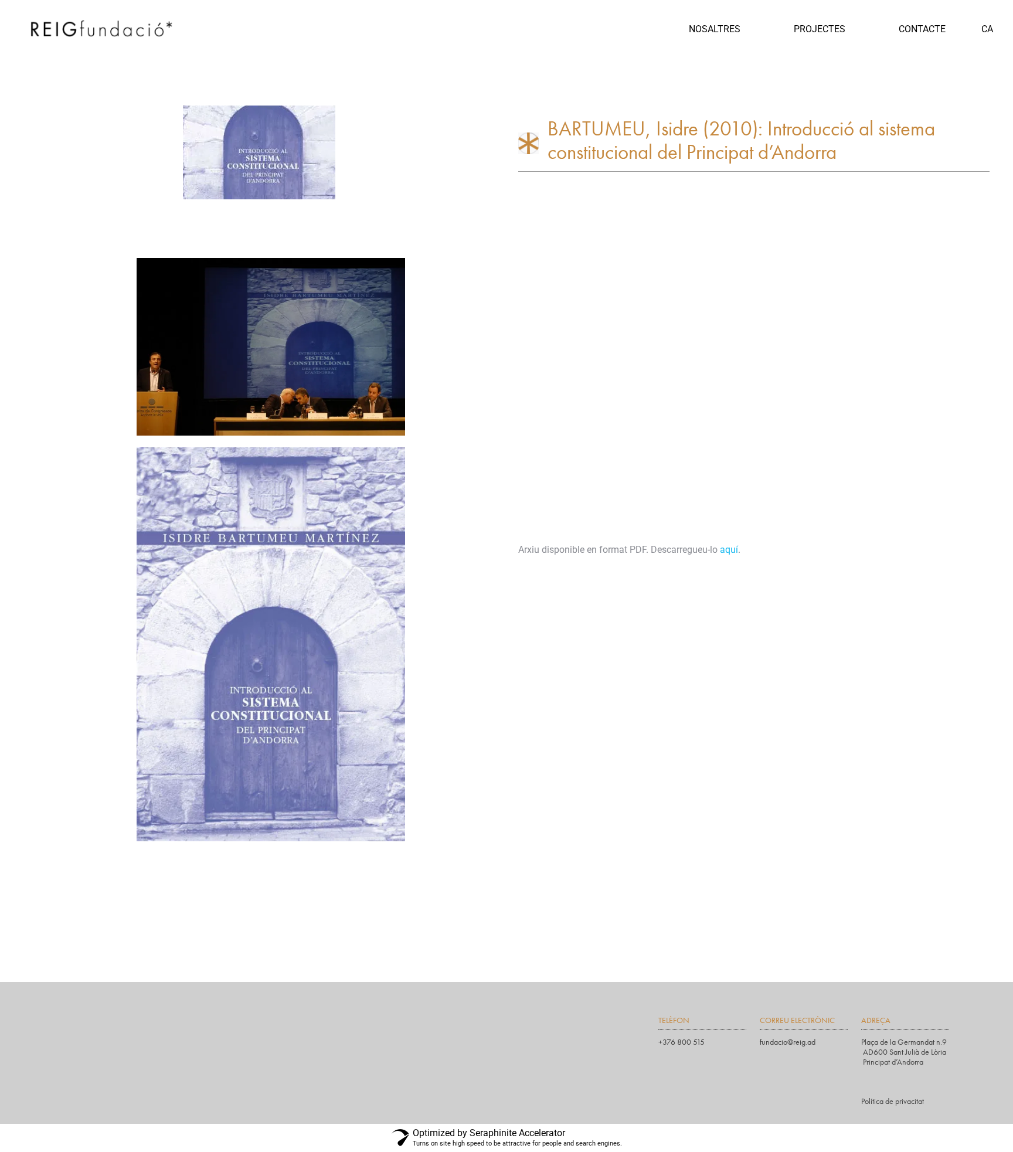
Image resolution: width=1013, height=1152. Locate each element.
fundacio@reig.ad (787, 1042)
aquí (729, 549)
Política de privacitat (892, 1101)
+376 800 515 (681, 1042)
